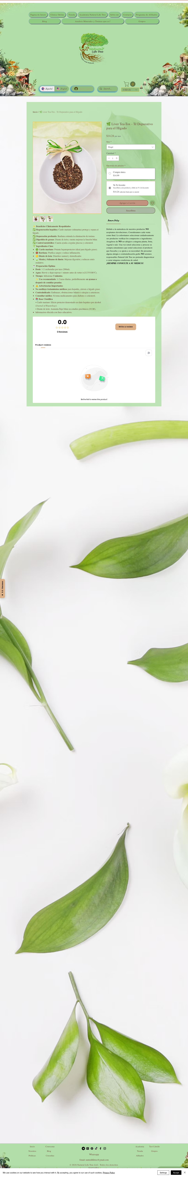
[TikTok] (96, 1148)
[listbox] (130, 90)
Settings (163, 1172)
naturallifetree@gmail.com (97, 1159)
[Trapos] (87, 1148)
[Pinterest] (92, 1148)
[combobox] (130, 147)
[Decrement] (109, 158)
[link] (113, 220)
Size (109, 141)
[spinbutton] (113, 158)
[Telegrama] (83, 1148)
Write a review (126, 326)
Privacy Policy (109, 1172)
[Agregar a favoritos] (152, 203)
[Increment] (117, 158)
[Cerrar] (184, 1172)
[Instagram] (104, 1148)
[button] (130, 84)
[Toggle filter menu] (149, 353)
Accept (176, 1172)
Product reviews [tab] (43, 345)
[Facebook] (100, 1148)
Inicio (35, 111)
